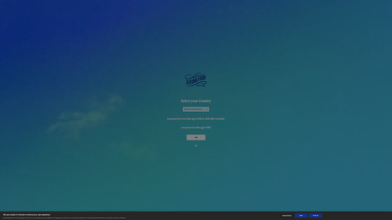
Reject (301, 215)
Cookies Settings (286, 215)
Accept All (315, 215)
